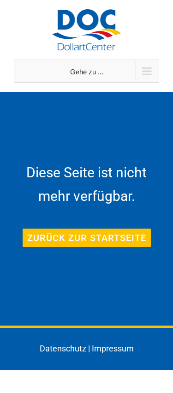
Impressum (113, 348)
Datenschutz (63, 348)
